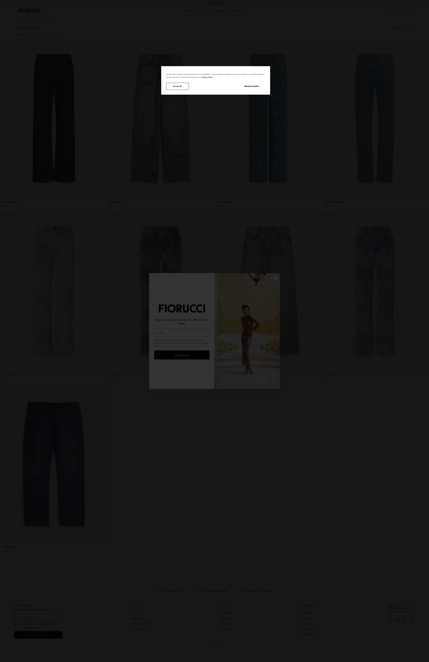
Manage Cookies (251, 86)
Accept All (177, 86)
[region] (215, 80)
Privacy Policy (207, 77)
